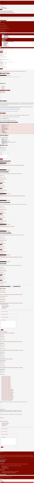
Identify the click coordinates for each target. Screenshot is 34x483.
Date (1, 147)
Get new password (3, 20)
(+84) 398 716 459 (5, 116)
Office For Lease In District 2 (16, 71)
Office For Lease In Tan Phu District (7, 394)
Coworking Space (5, 38)
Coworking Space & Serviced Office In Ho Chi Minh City (10, 471)
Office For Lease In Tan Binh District (7, 393)
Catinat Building (2, 369)
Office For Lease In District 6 (6, 381)
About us (3, 34)
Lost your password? (3, 8)
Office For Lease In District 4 (6, 379)
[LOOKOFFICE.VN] (2, 461)
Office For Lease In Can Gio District (7, 397)
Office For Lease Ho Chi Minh (7, 71)
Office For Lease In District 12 (6, 388)
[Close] (0, 4)
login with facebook (3, 11)
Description (3, 86)
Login (1, 9)
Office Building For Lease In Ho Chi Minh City (9, 472)
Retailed (3, 39)
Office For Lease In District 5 (6, 380)
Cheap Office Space (7, 37)
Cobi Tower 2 (2, 334)
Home (1, 71)
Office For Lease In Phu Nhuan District (8, 392)
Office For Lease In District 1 (6, 376)
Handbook (3, 40)
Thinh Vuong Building (5, 202)
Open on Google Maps (4, 137)
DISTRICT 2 (8, 75)
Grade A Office (6, 35)
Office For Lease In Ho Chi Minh (24, 115)
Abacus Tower (2, 343)
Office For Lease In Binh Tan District (7, 389)
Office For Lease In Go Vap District (7, 391)
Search (1, 68)
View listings (4, 425)
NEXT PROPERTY (3, 299)
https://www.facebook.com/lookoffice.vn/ (9, 120)
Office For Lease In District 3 (6, 378)
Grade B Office (6, 36)
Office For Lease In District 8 (6, 383)
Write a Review (3, 288)
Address (3, 88)
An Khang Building (4, 171)
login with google (9, 11)
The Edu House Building (5, 233)
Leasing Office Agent (3, 178)
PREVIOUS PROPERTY (3, 296)
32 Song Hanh (3, 263)
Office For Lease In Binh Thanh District (8, 390)
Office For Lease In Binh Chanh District (8, 396)
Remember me (3, 7)
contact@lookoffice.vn (5, 118)
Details (3, 87)
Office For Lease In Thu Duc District (7, 395)
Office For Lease (3, 75)
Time (1, 148)
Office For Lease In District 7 (6, 382)
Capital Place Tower (3, 360)
